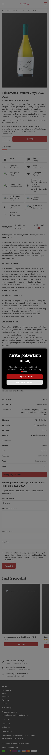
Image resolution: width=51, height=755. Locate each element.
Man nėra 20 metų (24, 382)
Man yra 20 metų (25, 376)
